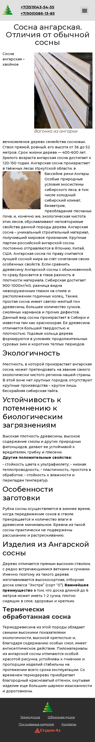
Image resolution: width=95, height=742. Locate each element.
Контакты (69, 724)
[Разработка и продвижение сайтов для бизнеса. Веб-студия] (47, 731)
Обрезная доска (61, 717)
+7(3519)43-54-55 (37, 7)
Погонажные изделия (36, 724)
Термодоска (30, 717)
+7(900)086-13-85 (38, 13)
